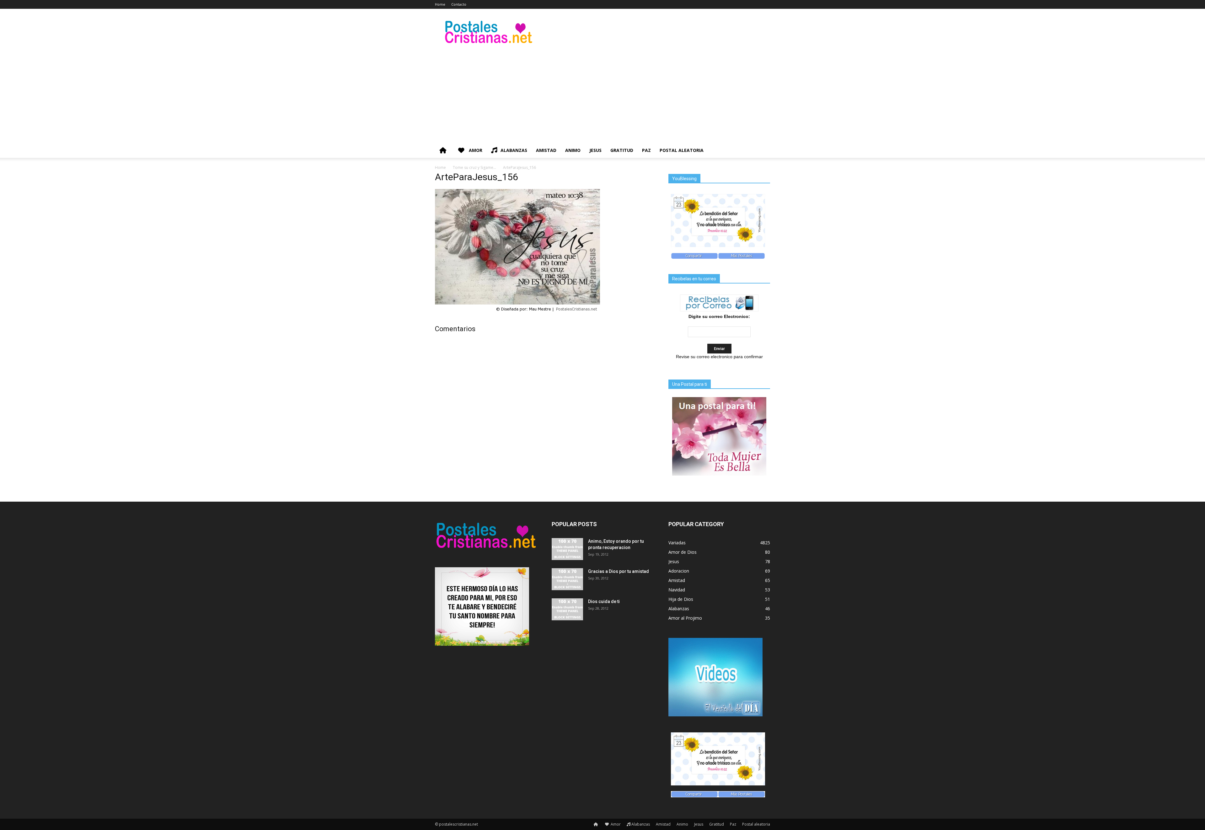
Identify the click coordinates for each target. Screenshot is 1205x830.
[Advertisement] (602, 96)
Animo (573, 150)
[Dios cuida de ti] (567, 609)
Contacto (458, 4)
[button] (762, 151)
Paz (646, 150)
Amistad (546, 150)
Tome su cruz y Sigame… (474, 167)
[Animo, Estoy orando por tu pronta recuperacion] (567, 549)
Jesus (595, 150)
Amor (475, 150)
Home (440, 4)
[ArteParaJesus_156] (517, 312)
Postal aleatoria (682, 150)
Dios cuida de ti (604, 601)
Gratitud (621, 150)
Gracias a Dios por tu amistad (618, 571)
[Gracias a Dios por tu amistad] (567, 579)
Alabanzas (514, 150)
